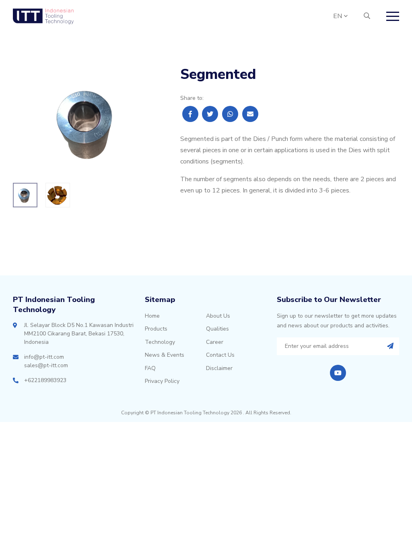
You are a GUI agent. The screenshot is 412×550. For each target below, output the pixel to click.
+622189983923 (45, 380)
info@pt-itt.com (44, 357)
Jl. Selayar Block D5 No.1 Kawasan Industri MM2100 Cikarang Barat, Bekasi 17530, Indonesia (79, 333)
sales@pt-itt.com (46, 365)
